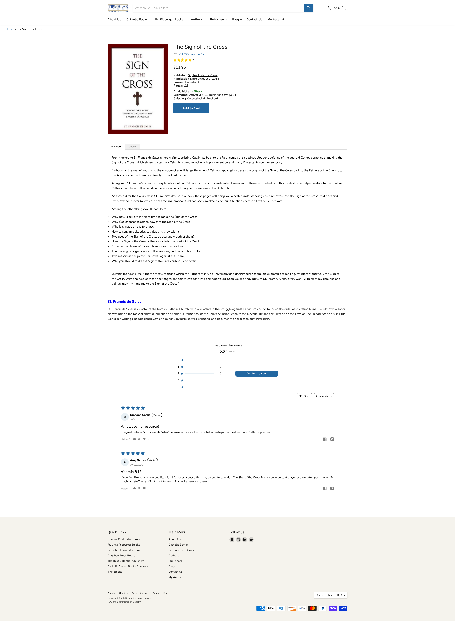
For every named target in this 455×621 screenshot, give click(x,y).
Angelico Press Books (121, 556)
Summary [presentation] (116, 146)
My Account (275, 19)
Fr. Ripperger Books (169, 19)
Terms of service (140, 593)
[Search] (308, 8)
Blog (236, 19)
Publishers (218, 19)
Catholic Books (137, 19)
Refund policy (160, 593)
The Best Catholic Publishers (126, 561)
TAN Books (115, 572)
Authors (197, 19)
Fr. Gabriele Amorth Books (125, 550)
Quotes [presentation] (132, 146)
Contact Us (254, 19)
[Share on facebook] (325, 439)
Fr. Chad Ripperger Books (124, 545)
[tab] (116, 147)
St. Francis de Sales (191, 54)
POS (110, 601)
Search (111, 593)
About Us (114, 19)
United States (329, 595)
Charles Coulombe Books (124, 539)
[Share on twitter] (332, 439)
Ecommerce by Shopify (129, 601)
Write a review (256, 373)
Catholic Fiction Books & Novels (128, 566)
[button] (182, 60)
